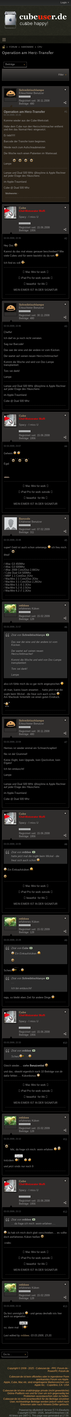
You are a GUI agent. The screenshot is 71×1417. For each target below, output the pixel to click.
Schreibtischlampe (31, 90)
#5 (65, 540)
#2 (65, 238)
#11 (65, 1139)
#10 (65, 1042)
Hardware (27, 47)
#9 (65, 940)
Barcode (24, 518)
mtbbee (24, 605)
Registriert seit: (27, 100)
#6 (65, 627)
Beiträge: (24, 103)
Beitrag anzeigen (47, 635)
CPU (39, 47)
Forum (13, 47)
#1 (65, 111)
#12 (65, 1211)
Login (64, 2)
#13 (65, 1306)
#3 (65, 326)
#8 (65, 844)
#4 (65, 446)
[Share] (65, 103)
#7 (65, 742)
